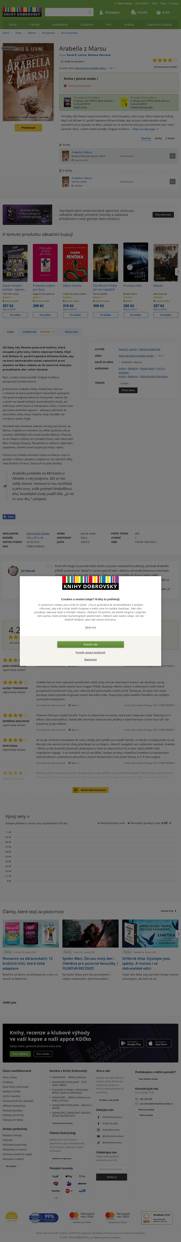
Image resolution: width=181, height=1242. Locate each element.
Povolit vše (90, 644)
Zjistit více (90, 627)
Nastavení (90, 659)
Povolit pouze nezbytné (90, 652)
